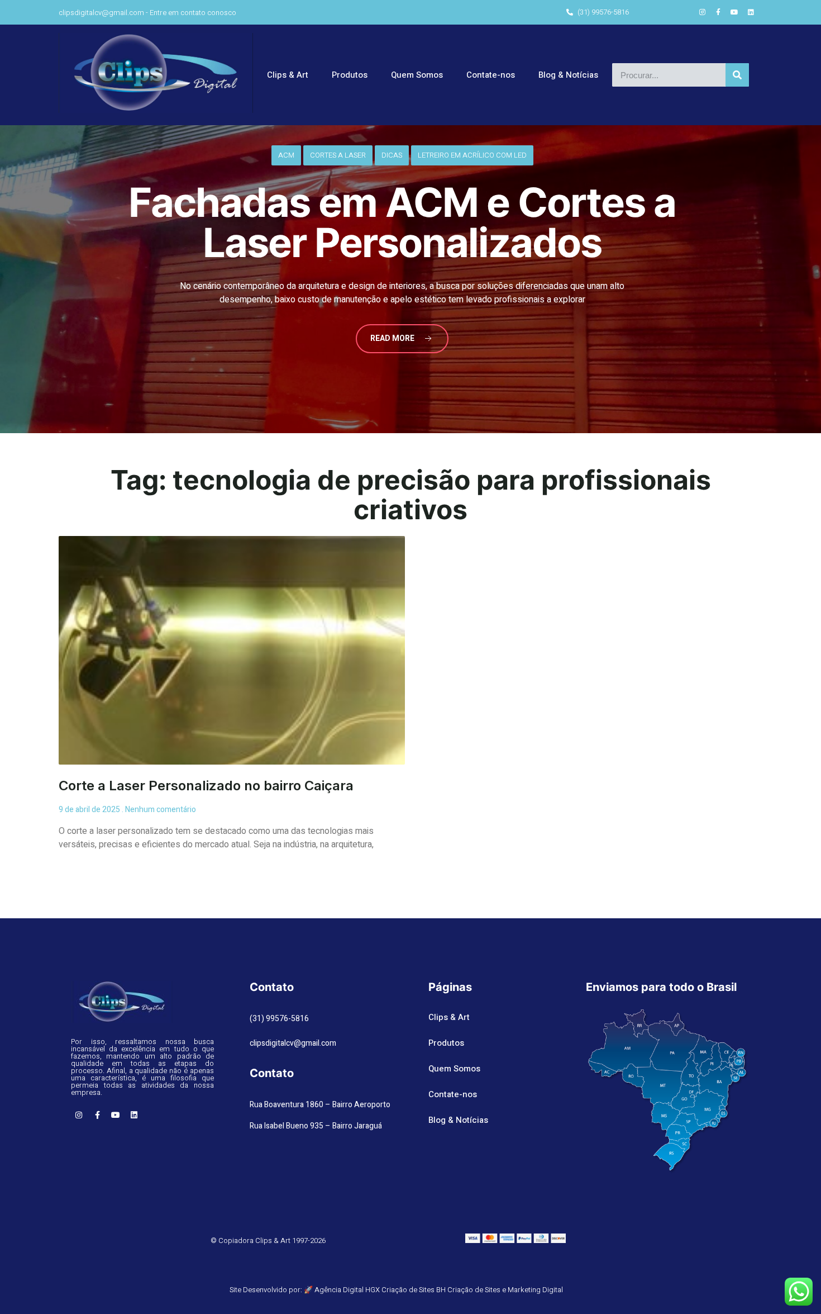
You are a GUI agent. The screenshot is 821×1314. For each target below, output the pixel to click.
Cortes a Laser (338, 155)
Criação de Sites (473, 1289)
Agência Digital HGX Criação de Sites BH (380, 1289)
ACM (286, 155)
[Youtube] (734, 12)
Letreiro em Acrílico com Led (472, 155)
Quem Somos (417, 75)
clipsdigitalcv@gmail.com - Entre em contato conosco (147, 12)
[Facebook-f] (718, 12)
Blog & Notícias (568, 75)
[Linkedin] (750, 12)
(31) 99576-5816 (279, 1018)
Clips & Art (287, 75)
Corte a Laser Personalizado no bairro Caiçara (206, 785)
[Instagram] (702, 12)
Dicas (391, 155)
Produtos (349, 75)
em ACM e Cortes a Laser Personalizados (402, 222)
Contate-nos (490, 75)
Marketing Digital (535, 1289)
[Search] (737, 75)
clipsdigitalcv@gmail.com (293, 1043)
